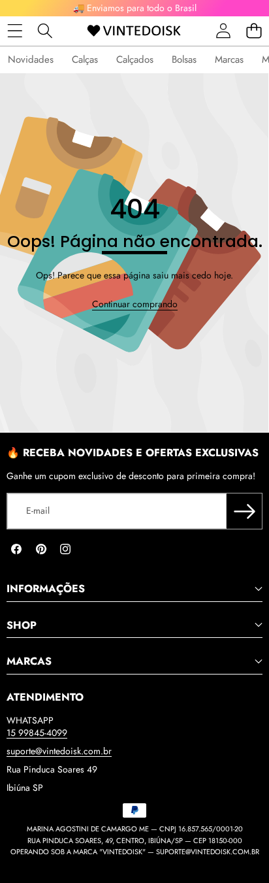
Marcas (229, 59)
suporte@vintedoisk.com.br (59, 751)
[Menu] (14, 31)
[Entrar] (223, 31)
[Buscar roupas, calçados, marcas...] (45, 31)
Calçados (134, 59)
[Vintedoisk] (134, 31)
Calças (85, 59)
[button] (253, 31)
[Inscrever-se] (244, 511)
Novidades (31, 59)
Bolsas (184, 59)
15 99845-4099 (37, 732)
